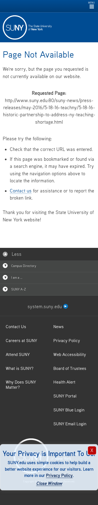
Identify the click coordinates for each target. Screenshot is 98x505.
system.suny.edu (45, 306)
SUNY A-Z (18, 289)
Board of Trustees (69, 368)
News (58, 326)
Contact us (21, 191)
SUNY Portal (64, 395)
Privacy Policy (59, 475)
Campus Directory (23, 266)
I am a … (16, 277)
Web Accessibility (69, 354)
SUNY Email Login (69, 423)
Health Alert (64, 381)
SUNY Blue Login (68, 409)
